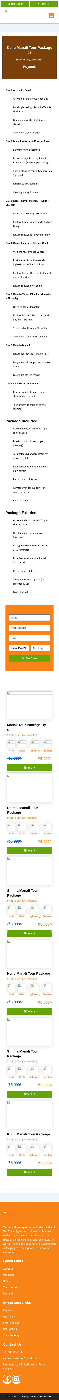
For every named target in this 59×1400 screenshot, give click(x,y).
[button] (51, 15)
